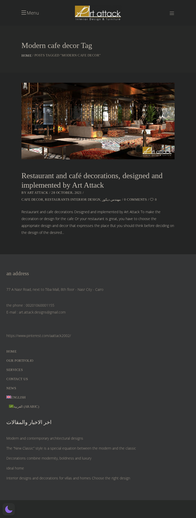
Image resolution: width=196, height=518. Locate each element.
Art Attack (37, 193)
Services (14, 370)
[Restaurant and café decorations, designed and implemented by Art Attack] (98, 121)
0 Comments (135, 199)
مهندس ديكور (111, 199)
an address (17, 273)
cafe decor (32, 199)
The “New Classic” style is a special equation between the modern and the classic (71, 448)
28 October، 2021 (66, 193)
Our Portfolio (19, 361)
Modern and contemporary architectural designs (44, 438)
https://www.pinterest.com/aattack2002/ (38, 335)
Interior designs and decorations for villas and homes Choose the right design (68, 478)
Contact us (17, 379)
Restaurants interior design (72, 199)
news (11, 388)
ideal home (15, 468)
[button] (9, 509)
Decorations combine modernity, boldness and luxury (48, 458)
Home (26, 55)
